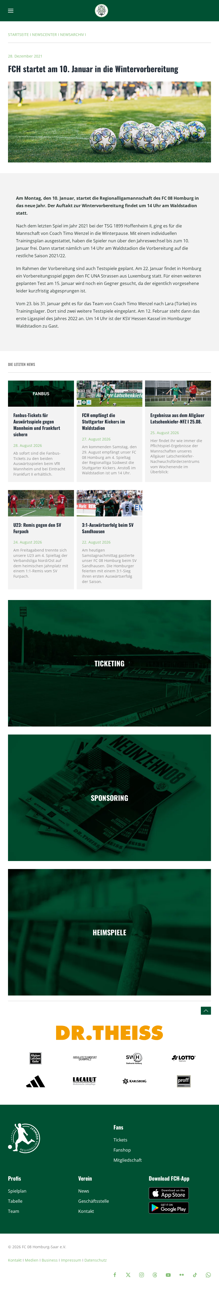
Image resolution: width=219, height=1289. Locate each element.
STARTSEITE (18, 34)
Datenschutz (95, 1260)
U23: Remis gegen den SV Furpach (37, 528)
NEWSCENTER (44, 34)
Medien (31, 1260)
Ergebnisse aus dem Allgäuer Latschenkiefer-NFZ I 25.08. (177, 418)
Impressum (71, 1260)
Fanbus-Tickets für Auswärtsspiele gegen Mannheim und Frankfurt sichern (36, 424)
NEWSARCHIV (72, 34)
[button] (10, 10)
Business (50, 1260)
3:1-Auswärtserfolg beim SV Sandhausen (108, 528)
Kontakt (15, 1260)
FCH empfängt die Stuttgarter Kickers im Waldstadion (103, 421)
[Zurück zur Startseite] (101, 10)
